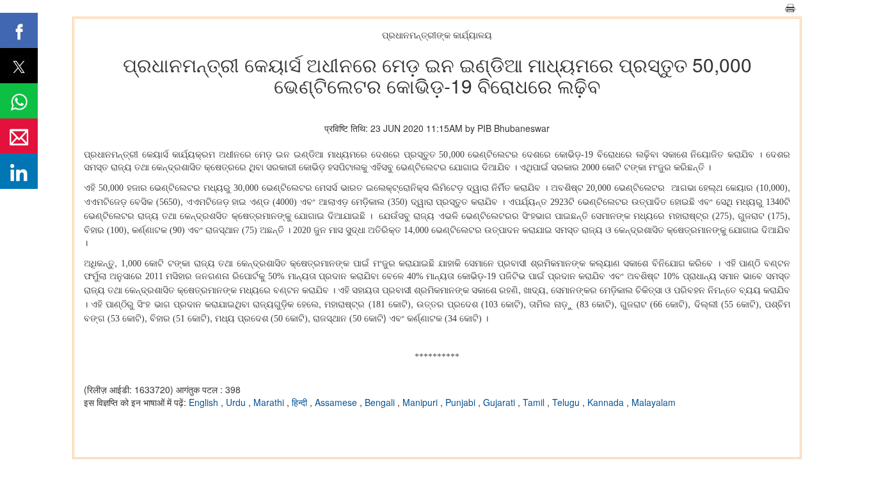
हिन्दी (301, 402)
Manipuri (421, 402)
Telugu (567, 402)
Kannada (606, 402)
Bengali (381, 402)
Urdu (237, 402)
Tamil (535, 402)
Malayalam (654, 402)
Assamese (337, 402)
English (205, 402)
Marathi (270, 402)
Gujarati (500, 402)
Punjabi (461, 402)
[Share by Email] (19, 136)
